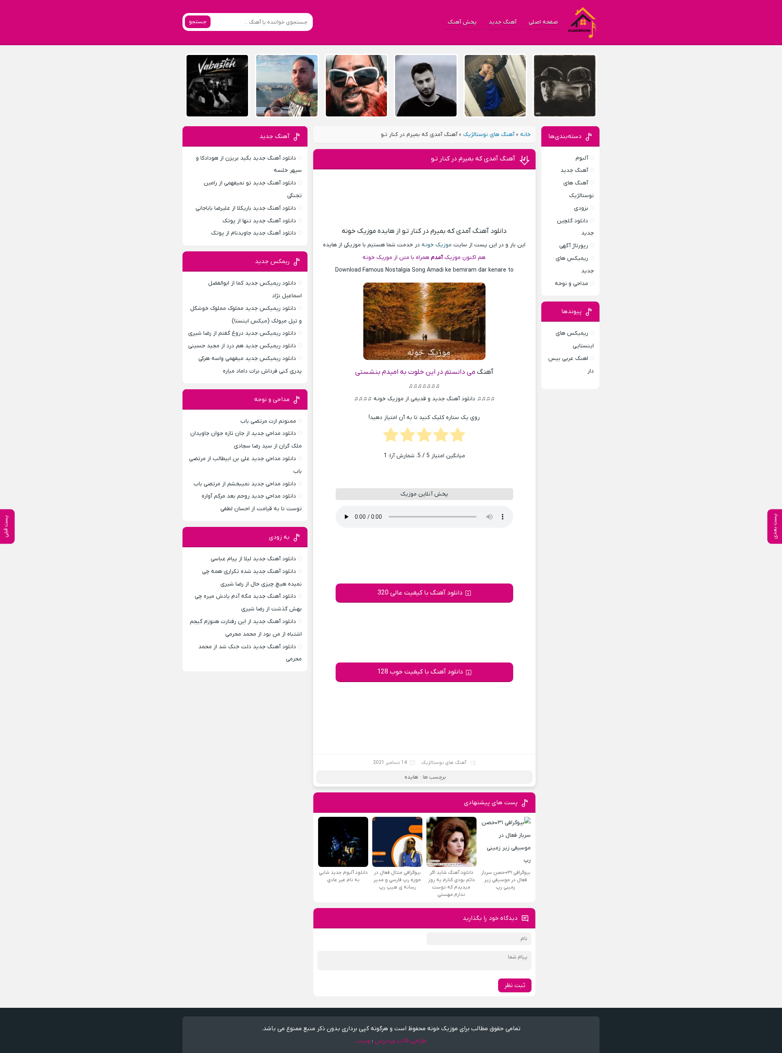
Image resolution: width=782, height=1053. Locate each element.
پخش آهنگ (462, 22)
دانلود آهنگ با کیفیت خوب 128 (420, 672)
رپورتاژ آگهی (573, 246)
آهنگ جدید (502, 22)
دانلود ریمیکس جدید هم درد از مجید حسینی (242, 346)
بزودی (581, 208)
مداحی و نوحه (571, 283)
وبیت (363, 1041)
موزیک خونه (437, 245)
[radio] (457, 437)
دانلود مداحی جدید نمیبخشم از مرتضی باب (244, 484)
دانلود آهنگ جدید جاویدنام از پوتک (253, 233)
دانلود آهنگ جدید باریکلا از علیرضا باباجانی (246, 208)
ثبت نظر (514, 985)
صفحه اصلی (543, 22)
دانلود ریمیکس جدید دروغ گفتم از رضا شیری (242, 333)
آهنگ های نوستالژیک (488, 134)
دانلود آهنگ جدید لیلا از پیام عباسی (253, 559)
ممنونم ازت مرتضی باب (268, 421)
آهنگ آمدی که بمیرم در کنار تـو (473, 159)
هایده (411, 777)
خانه (525, 134)
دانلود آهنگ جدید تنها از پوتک (259, 221)
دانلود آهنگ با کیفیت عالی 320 (420, 593)
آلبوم (582, 158)
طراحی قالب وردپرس (400, 1041)
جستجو (197, 21)
